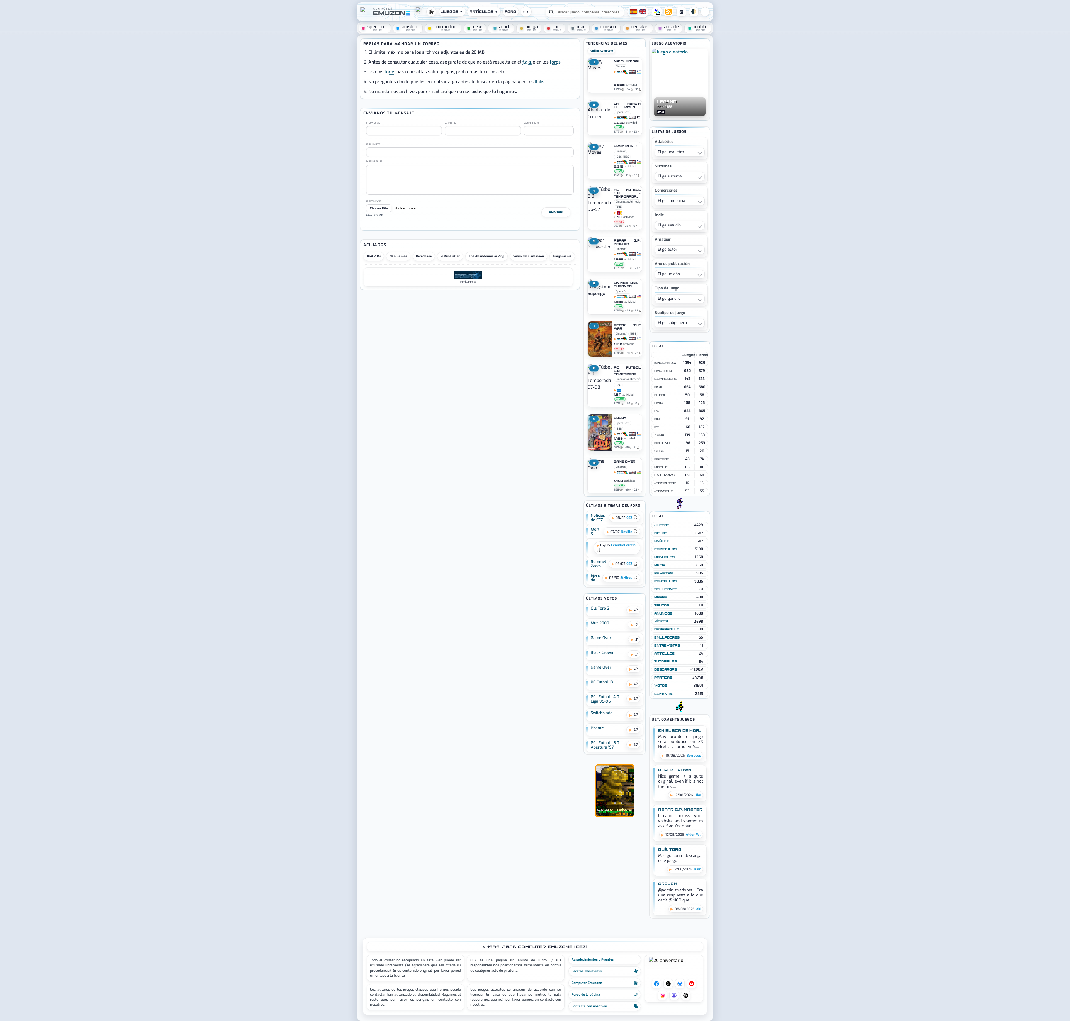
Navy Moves (626, 61)
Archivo (373, 201)
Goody (620, 418)
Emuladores (667, 637)
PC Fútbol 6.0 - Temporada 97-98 (627, 371)
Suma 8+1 (531, 122)
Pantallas (665, 581)
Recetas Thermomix (587, 971)
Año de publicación (672, 264)
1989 (626, 156)
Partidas (663, 677)
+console (663, 491)
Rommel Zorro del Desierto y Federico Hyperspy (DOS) (598, 564)
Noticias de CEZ (598, 517)
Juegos (661, 525)
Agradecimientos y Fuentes (593, 959)
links (539, 82)
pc (656, 411)
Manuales (664, 557)
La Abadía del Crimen (627, 105)
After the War (627, 327)
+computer (665, 483)
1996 (619, 207)
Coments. (663, 694)
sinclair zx (665, 363)
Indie (659, 215)
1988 (619, 428)
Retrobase (424, 256)
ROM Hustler (450, 256)
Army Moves (626, 146)
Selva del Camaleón (528, 256)
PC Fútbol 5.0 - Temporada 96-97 (627, 193)
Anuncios (663, 613)
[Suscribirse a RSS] (668, 12)
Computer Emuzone (587, 983)
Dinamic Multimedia (628, 201)
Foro (510, 11)
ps (656, 427)
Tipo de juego (667, 288)
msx (658, 387)
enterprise (665, 475)
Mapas (660, 597)
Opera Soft (622, 112)
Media (659, 565)
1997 (618, 385)
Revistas (663, 573)
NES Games (398, 256)
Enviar (556, 212)
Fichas (660, 533)
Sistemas (663, 166)
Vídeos (661, 621)
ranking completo (601, 50)
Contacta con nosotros (589, 1006)
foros (555, 62)
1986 (619, 156)
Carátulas (665, 549)
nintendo (663, 443)
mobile (661, 467)
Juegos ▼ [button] (452, 11)
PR (705, 11)
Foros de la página (586, 994)
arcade (661, 459)
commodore (665, 379)
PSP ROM (374, 256)
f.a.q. (527, 62)
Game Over (624, 462)
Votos (660, 686)
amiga (659, 403)
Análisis (662, 541)
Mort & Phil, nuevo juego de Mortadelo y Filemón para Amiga (596, 531)
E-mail (450, 122)
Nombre (373, 122)
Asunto (373, 144)
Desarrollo (666, 629)
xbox (659, 435)
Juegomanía (562, 256)
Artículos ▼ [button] (484, 11)
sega (659, 451)
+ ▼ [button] (526, 11)
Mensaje (374, 161)
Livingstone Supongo (626, 284)
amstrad (663, 371)
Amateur (663, 240)
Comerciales (666, 191)
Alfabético (664, 142)
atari (659, 395)
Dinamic (621, 66)
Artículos (664, 654)
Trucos (661, 605)
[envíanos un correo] (657, 12)
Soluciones (665, 589)
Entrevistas (667, 645)
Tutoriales (665, 661)
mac (658, 419)
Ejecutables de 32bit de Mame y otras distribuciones (595, 578)
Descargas (665, 669)
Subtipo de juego (670, 313)
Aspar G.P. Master (627, 242)
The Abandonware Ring (486, 256)
